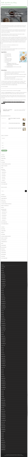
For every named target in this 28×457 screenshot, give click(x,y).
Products (2, 160)
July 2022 (2, 347)
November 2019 (3, 405)
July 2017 (2, 433)
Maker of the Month (4, 205)
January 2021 (3, 380)
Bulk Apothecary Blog (8, 3)
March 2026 (2, 274)
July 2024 (2, 310)
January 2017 (3, 444)
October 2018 (3, 418)
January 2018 (3, 427)
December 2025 (3, 279)
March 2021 (2, 376)
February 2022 (3, 356)
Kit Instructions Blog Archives (6, 203)
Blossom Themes (14, 455)
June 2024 (2, 312)
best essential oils (8, 92)
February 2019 (3, 411)
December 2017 (3, 429)
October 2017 (3, 431)
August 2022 (3, 345)
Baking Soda (9, 64)
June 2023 (2, 334)
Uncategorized (3, 182)
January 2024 (3, 321)
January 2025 (3, 299)
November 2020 (3, 383)
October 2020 (3, 385)
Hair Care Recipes (4, 170)
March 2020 (2, 398)
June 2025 (2, 290)
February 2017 (3, 442)
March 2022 (2, 354)
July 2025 (2, 288)
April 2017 (2, 438)
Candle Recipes (3, 177)
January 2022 (3, 358)
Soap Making (3, 162)
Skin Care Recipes (4, 175)
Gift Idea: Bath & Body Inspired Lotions (14, 123)
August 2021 (3, 367)
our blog (19, 90)
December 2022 (3, 338)
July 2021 (2, 369)
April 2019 (2, 407)
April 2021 (2, 374)
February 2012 (3, 449)
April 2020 (2, 396)
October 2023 (3, 327)
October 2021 (3, 363)
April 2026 (2, 272)
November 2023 (3, 325)
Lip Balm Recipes (3, 218)
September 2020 (3, 387)
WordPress (21, 455)
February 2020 (3, 400)
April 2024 (2, 316)
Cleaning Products (4, 172)
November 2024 (3, 303)
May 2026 (2, 270)
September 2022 (3, 343)
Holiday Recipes (3, 245)
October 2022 (3, 341)
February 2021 (3, 378)
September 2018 (3, 420)
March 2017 (2, 440)
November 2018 (3, 416)
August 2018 (3, 422)
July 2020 (2, 391)
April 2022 (2, 352)
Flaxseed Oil (9, 63)
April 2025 (2, 294)
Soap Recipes (3, 180)
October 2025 (3, 283)
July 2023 (2, 332)
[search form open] (25, 7)
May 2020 (2, 394)
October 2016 (3, 447)
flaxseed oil (3, 103)
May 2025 (2, 292)
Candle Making (3, 158)
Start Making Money (4, 258)
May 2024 (2, 314)
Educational (3, 156)
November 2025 (3, 281)
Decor (2, 167)
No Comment (19, 17)
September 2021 (3, 365)
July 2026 (2, 268)
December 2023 (3, 323)
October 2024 (3, 305)
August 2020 (3, 389)
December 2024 (3, 301)
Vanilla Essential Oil (10, 66)
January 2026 (3, 277)
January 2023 (3, 336)
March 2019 (2, 409)
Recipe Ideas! (14, 11)
